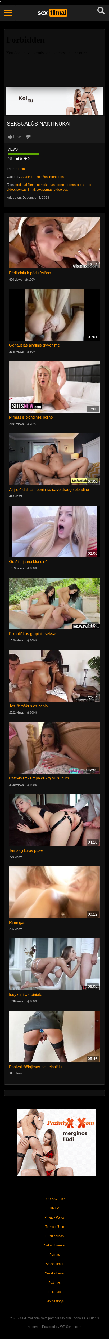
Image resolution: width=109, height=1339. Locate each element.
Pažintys (54, 1282)
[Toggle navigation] (8, 13)
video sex (61, 189)
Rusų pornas (54, 1236)
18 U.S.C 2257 (54, 1199)
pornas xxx (73, 185)
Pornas (54, 1255)
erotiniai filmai (25, 185)
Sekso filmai (54, 1264)
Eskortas (54, 1292)
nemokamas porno (50, 185)
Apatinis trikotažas (34, 177)
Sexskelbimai (54, 1273)
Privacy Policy (54, 1217)
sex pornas (44, 189)
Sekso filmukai (54, 1245)
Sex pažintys (55, 1301)
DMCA (54, 1208)
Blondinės (56, 177)
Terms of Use (54, 1227)
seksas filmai (25, 189)
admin (20, 169)
